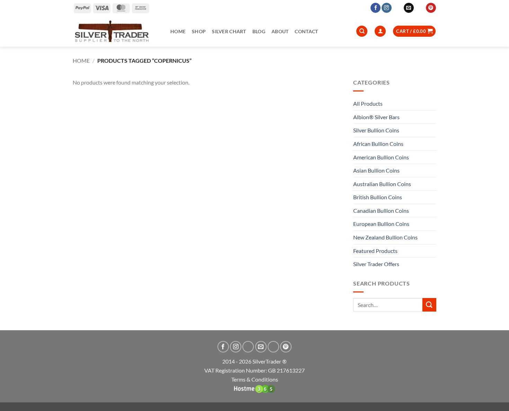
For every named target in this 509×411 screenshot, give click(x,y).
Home (178, 31)
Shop (199, 31)
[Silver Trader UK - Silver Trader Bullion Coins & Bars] (116, 31)
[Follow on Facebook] (375, 8)
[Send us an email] (409, 8)
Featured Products (375, 250)
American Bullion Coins (381, 157)
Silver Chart (229, 31)
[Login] (380, 31)
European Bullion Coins (381, 223)
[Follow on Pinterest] (431, 8)
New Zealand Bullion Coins (385, 237)
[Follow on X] (398, 8)
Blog (258, 31)
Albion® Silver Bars (376, 117)
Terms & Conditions (254, 379)
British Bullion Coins (377, 197)
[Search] (361, 31)
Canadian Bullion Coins (381, 210)
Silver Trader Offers (376, 264)
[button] (414, 31)
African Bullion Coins (378, 143)
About (279, 31)
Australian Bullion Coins (382, 184)
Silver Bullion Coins (376, 130)
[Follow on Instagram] (387, 8)
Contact (306, 31)
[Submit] (429, 305)
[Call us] (420, 8)
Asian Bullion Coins (376, 170)
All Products (368, 103)
